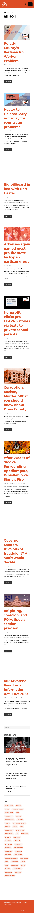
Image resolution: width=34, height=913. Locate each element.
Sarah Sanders (24, 858)
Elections (6, 64)
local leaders (8, 844)
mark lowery (8, 848)
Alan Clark (18, 805)
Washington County (10, 876)
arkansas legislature (17, 809)
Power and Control (13, 483)
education (7, 827)
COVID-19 (7, 823)
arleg (17, 812)
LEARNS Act (17, 841)
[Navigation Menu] (30, 4)
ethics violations (9, 834)
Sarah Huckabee (18, 855)
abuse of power (9, 805)
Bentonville (18, 816)
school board (14, 862)
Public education (18, 848)
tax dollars (7, 869)
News (10, 64)
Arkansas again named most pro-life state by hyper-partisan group (17, 253)
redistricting (18, 851)
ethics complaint (9, 830)
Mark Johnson (18, 844)
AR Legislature (7, 697)
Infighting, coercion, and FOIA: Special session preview (15, 619)
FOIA (17, 834)
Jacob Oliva (8, 837)
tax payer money (17, 869)
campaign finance (9, 820)
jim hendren (8, 841)
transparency (8, 872)
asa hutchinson (9, 816)
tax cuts (23, 865)
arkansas (7, 809)
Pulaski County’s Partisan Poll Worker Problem (15, 52)
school (6, 862)
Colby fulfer (20, 820)
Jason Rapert (16, 837)
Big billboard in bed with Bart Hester (17, 188)
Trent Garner (18, 872)
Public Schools (8, 851)
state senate (14, 865)
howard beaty (24, 834)
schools (23, 862)
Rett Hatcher (8, 855)
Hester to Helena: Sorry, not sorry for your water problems (15, 118)
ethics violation (20, 830)
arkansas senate (9, 812)
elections (15, 827)
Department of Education (19, 823)
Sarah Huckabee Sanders (11, 858)
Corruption (6, 483)
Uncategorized (7, 130)
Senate (6, 865)
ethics (21, 827)
